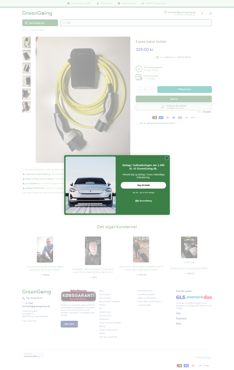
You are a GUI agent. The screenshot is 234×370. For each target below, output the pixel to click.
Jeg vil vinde (143, 185)
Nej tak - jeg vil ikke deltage (143, 193)
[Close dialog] (166, 158)
